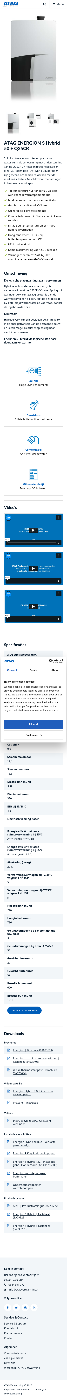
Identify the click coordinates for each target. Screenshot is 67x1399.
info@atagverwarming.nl (24, 1289)
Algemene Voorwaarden (17, 1389)
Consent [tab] (12, 670)
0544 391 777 (16, 1284)
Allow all (33, 724)
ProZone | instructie (25, 1102)
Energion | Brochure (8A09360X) (33, 1050)
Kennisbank (11, 1328)
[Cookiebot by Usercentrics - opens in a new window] (49, 661)
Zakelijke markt (13, 1358)
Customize (32, 735)
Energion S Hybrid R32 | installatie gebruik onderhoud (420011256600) (35, 1163)
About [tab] (55, 670)
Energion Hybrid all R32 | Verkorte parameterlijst (34, 1143)
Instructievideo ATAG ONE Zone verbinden (32, 1122)
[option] (33, 60)
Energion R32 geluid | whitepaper (34, 1153)
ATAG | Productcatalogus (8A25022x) (35, 1206)
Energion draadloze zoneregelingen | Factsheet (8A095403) (36, 1060)
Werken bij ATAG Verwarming (22, 1368)
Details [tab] (34, 670)
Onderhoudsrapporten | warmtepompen (28, 1186)
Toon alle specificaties (24, 1010)
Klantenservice (13, 1333)
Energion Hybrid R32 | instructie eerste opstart (33, 1092)
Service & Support (15, 1323)
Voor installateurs (15, 1353)
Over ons (9, 1363)
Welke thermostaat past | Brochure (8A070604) (35, 1071)
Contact (9, 1338)
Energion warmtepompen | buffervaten (30, 1174)
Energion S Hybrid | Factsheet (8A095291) (31, 1215)
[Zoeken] (44, 4)
